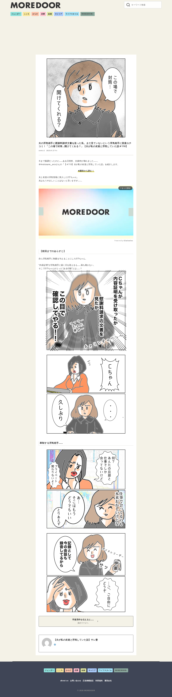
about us (64, 680)
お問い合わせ (75, 680)
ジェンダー (16, 14)
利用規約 (99, 680)
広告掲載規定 (88, 680)
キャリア (58, 14)
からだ (35, 14)
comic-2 (42, 150)
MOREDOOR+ (87, 14)
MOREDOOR (89, 690)
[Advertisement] (86, 34)
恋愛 (43, 14)
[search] (128, 4)
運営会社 (108, 680)
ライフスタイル (72, 14)
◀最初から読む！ (86, 170)
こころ (26, 14)
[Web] (55, 644)
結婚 (50, 14)
